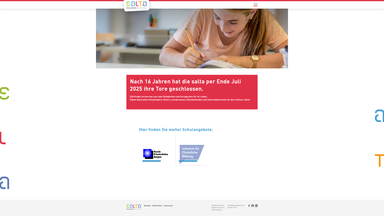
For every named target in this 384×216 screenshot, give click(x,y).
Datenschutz (157, 206)
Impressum (168, 206)
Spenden (147, 206)
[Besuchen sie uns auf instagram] (253, 207)
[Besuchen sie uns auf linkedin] (256, 207)
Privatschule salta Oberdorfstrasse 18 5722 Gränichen (218, 208)
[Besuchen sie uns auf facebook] (249, 207)
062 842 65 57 (232, 207)
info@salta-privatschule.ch (236, 205)
